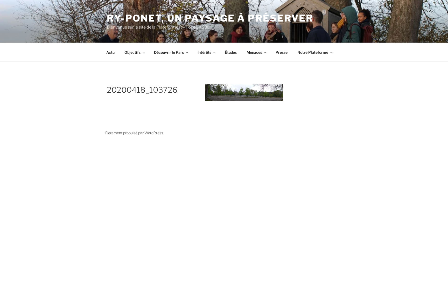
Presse (282, 52)
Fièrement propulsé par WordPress (134, 133)
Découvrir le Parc (169, 52)
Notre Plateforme (312, 52)
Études (231, 52)
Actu (110, 52)
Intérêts (204, 52)
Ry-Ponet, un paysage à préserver (210, 18)
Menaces (254, 52)
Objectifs (132, 52)
